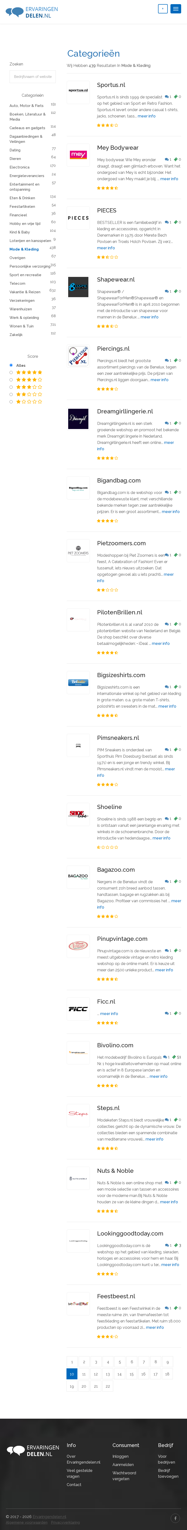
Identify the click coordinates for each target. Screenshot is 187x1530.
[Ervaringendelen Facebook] (175, 1518)
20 (84, 1386)
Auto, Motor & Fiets (26, 106)
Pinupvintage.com (122, 938)
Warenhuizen (20, 309)
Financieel (18, 215)
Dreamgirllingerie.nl (125, 411)
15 (132, 1374)
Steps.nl (108, 1107)
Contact (74, 1484)
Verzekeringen (22, 300)
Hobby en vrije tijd (24, 223)
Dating (14, 150)
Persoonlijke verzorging (29, 266)
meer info (147, 116)
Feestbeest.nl (116, 1296)
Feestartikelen (22, 206)
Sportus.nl (111, 84)
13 (108, 1374)
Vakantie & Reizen (24, 292)
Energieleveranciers (26, 176)
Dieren (15, 159)
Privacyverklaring (65, 1522)
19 (72, 1386)
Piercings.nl (113, 348)
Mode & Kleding (24, 249)
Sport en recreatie (25, 275)
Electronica (19, 167)
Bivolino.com (115, 1045)
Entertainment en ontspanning (24, 187)
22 (108, 1386)
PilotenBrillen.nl (119, 612)
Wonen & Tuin (21, 326)
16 (143, 1374)
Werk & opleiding (24, 317)
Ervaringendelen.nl (49, 1516)
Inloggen (120, 1456)
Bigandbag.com (119, 480)
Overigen (17, 258)
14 (120, 1374)
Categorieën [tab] (33, 95)
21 (96, 1386)
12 (96, 1374)
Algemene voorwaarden (26, 1522)
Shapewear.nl (116, 279)
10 (72, 1374)
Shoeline (109, 806)
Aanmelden (123, 1464)
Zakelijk (16, 335)
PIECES (106, 210)
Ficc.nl (106, 1001)
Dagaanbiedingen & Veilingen (25, 139)
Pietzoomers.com (121, 543)
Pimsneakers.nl (118, 737)
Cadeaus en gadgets (27, 128)
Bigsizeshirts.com (121, 675)
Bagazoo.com (116, 869)
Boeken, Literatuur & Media (27, 117)
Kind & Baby (19, 232)
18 (167, 1374)
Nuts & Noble (115, 1170)
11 (84, 1374)
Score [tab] (33, 356)
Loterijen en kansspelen (30, 241)
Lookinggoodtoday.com (130, 1233)
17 (156, 1374)
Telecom (17, 283)
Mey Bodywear (118, 147)
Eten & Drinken (22, 198)
